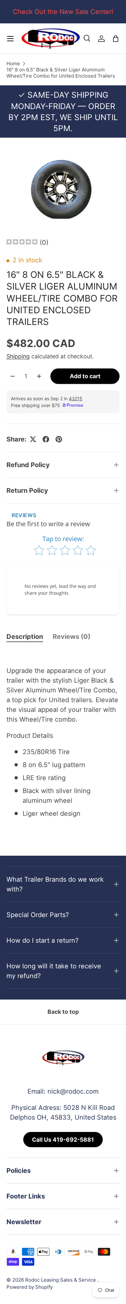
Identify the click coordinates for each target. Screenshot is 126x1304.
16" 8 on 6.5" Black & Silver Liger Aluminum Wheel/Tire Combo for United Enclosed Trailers (60, 73)
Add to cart (85, 376)
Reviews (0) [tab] (71, 636)
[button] (116, 38)
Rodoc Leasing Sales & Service (61, 1280)
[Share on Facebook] (45, 439)
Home (13, 63)
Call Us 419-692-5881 (63, 1139)
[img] (21, 242)
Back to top (63, 1011)
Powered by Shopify (29, 1287)
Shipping (18, 356)
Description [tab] (24, 636)
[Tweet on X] (32, 439)
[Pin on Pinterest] (58, 439)
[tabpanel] (63, 742)
